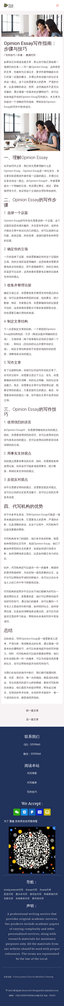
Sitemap (49, 977)
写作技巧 (10, 55)
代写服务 (32, 782)
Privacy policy (19, 977)
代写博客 (32, 773)
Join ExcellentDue (36, 977)
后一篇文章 (32, 719)
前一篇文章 (32, 710)
